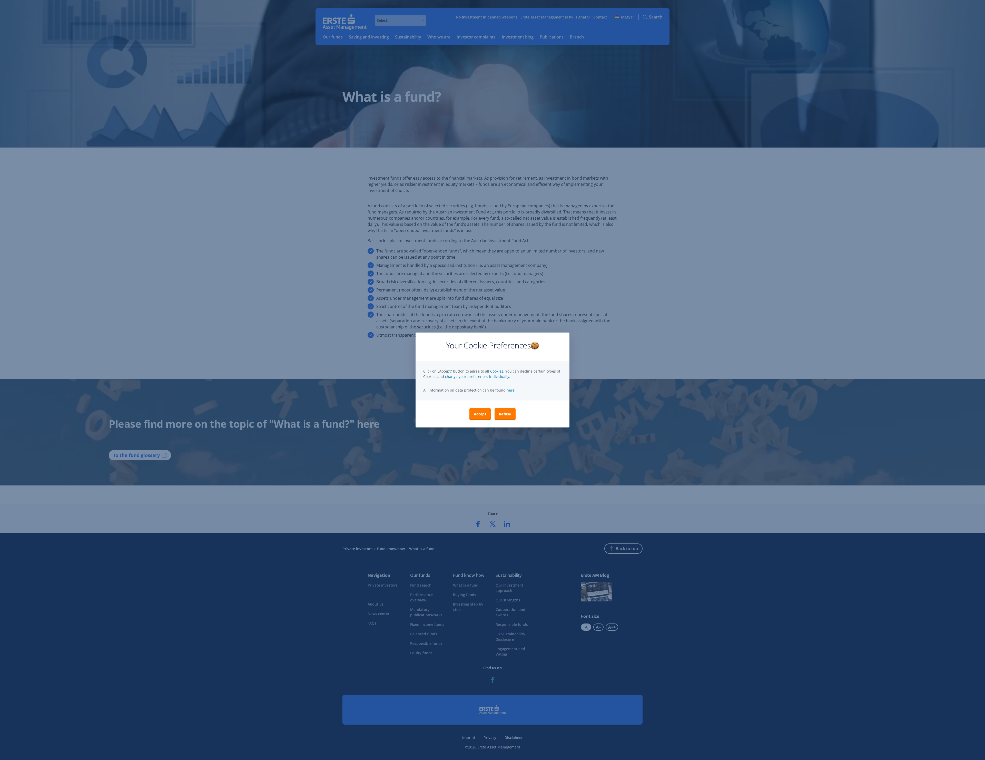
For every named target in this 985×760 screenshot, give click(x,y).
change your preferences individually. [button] (477, 376)
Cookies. (497, 371)
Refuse (505, 414)
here (510, 390)
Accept (480, 414)
